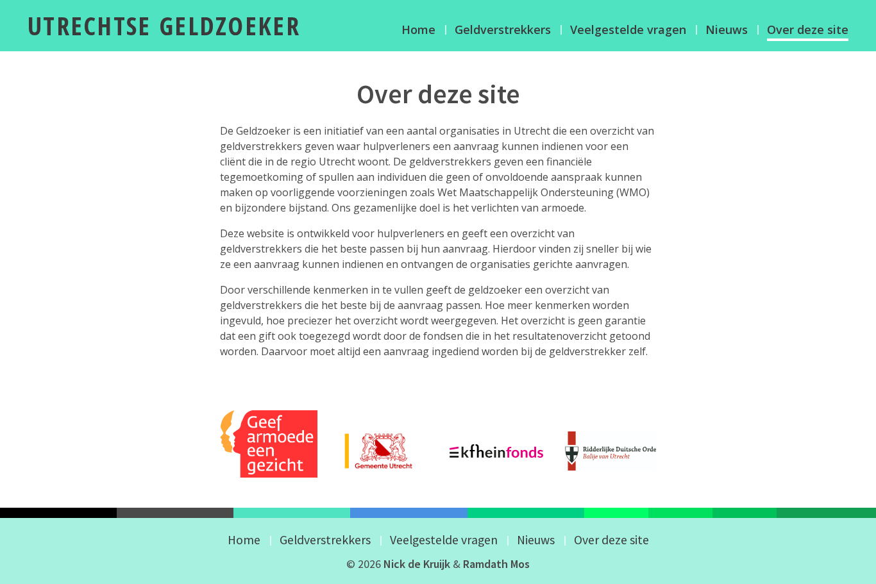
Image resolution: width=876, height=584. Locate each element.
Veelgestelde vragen (628, 29)
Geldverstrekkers (503, 29)
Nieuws (726, 29)
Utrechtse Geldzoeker (164, 25)
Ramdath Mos (496, 563)
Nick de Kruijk (416, 563)
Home (418, 29)
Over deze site (807, 29)
